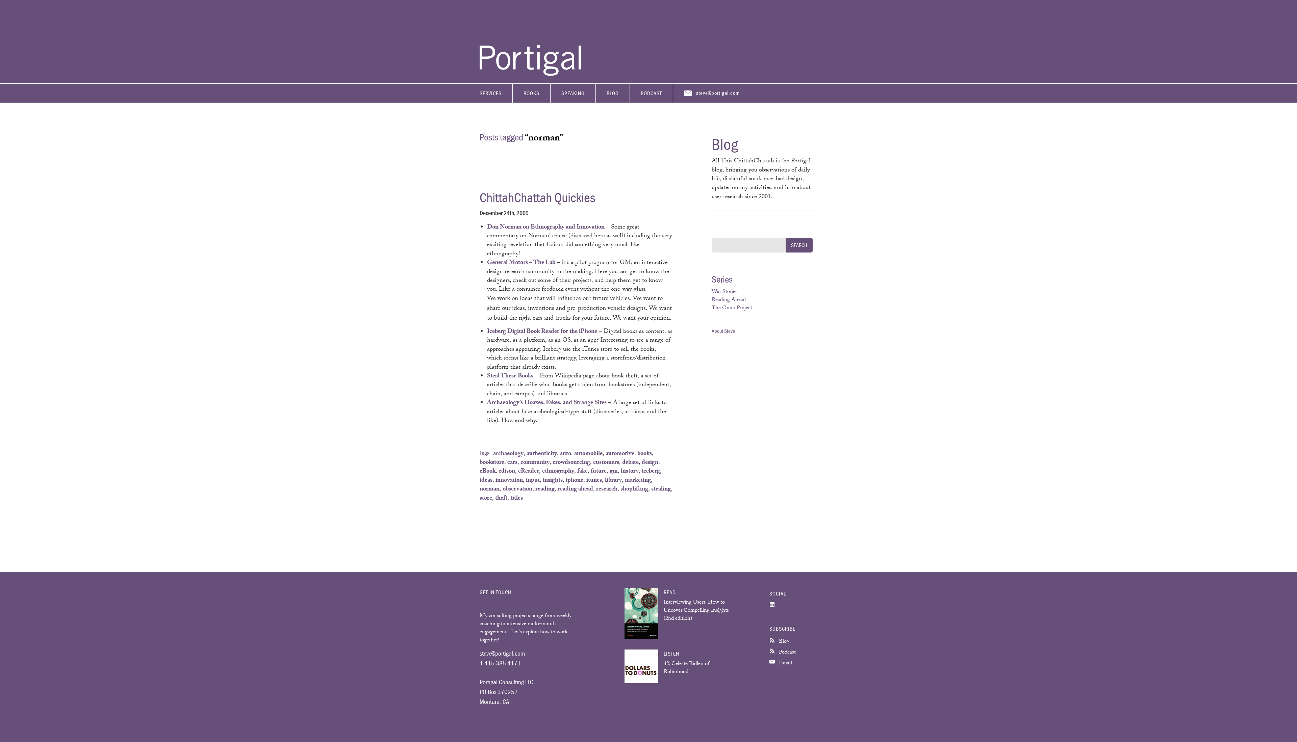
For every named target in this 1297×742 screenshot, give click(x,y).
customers (606, 463)
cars (512, 463)
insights (553, 481)
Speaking (573, 93)
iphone (574, 481)
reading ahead (575, 489)
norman (490, 489)
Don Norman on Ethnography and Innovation (546, 227)
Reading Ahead (729, 300)
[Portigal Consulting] (530, 74)
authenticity (542, 454)
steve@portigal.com (718, 92)
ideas (486, 481)
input (533, 481)
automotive (620, 454)
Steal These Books (510, 376)
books (644, 454)
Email (785, 663)
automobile (588, 454)
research (606, 489)
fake (582, 472)
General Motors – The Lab (521, 263)
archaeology (508, 454)
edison (507, 472)
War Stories (724, 292)
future (599, 472)
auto (565, 454)
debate (630, 463)
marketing (638, 481)
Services (491, 93)
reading (545, 489)
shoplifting (634, 489)
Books (531, 93)
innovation (509, 481)
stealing (661, 489)
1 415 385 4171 (500, 663)
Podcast (651, 93)
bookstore (492, 463)
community (535, 463)
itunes (594, 481)
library (613, 481)
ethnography (558, 472)
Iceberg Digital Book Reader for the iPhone (542, 332)
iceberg (651, 472)
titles (516, 499)
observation (517, 489)
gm (614, 472)
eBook (487, 472)
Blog (613, 93)
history (630, 472)
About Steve (723, 330)
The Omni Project (732, 308)
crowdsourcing (571, 463)
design (650, 463)
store (486, 499)
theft (501, 499)
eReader (528, 472)
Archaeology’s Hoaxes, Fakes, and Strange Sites (547, 403)
